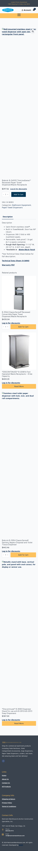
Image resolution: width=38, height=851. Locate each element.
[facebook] (3, 761)
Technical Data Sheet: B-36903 (15, 261)
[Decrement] (3, 194)
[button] (33, 31)
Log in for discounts (18, 189)
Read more (19, 386)
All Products (6, 786)
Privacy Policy (7, 803)
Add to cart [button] (23, 327)
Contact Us (6, 783)
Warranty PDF (8, 265)
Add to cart (18, 194)
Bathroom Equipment (21, 205)
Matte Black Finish (27, 249)
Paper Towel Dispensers (12, 207)
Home (4, 775)
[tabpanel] (19, 244)
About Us (5, 779)
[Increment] (8, 194)
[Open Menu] (19, 14)
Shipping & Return (8, 799)
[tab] (7, 216)
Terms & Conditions (9, 806)
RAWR (21, 845)
